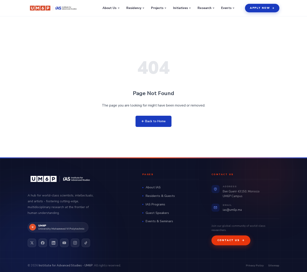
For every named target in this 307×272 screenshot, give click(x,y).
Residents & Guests (160, 196)
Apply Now (260, 8)
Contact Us (228, 240)
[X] (32, 243)
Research (204, 8)
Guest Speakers (157, 213)
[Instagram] (75, 243)
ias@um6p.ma (232, 210)
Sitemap (273, 265)
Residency (134, 8)
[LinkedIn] (53, 243)
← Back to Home (153, 121)
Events (226, 8)
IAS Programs (155, 204)
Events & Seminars (159, 221)
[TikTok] (86, 243)
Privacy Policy (255, 265)
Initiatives (180, 8)
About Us (109, 8)
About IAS (153, 187)
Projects (157, 8)
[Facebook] (42, 243)
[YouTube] (64, 243)
